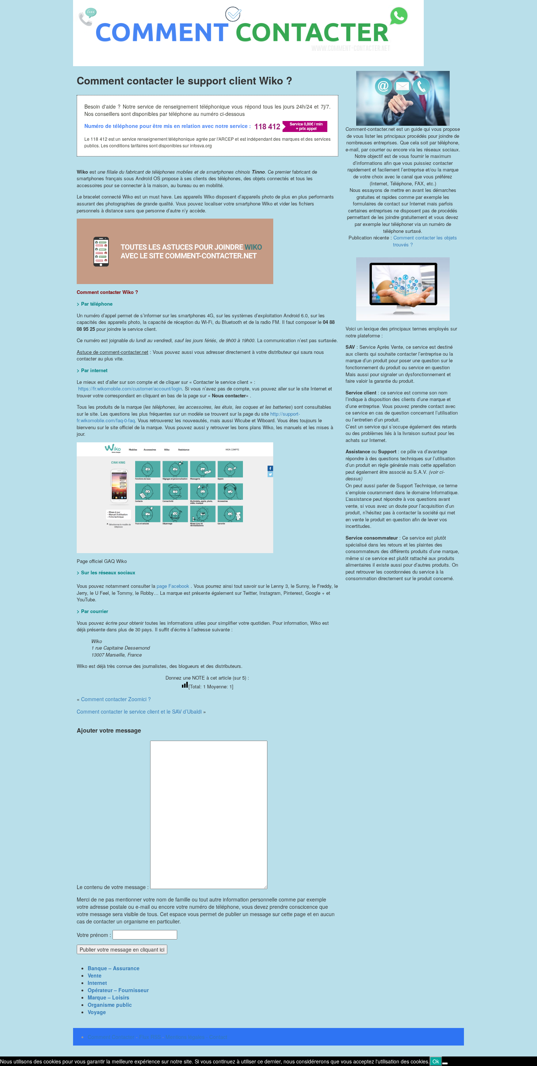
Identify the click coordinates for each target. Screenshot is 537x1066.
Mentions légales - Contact (196, 1036)
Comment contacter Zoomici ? (116, 699)
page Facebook (173, 585)
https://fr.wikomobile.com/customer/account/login (130, 388)
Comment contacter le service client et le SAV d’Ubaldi (139, 711)
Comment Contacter (111, 1036)
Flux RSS (150, 1036)
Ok (436, 1061)
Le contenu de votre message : (113, 887)
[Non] (445, 1063)
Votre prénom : (94, 934)
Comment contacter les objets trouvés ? (425, 241)
